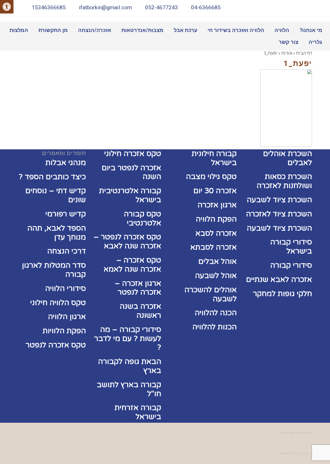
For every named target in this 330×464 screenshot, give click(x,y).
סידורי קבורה (291, 265)
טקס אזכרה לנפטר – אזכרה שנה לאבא (127, 241)
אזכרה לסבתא (213, 247)
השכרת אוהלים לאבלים (287, 158)
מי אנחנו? (311, 30)
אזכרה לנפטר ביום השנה (131, 172)
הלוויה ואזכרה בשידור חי (236, 30)
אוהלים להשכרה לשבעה (210, 294)
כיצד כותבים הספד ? (52, 176)
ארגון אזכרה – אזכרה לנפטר (138, 288)
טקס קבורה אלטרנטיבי (142, 218)
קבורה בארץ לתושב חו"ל (129, 389)
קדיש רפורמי (65, 213)
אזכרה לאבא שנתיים (279, 279)
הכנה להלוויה (216, 312)
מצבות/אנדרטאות (142, 30)
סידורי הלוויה (65, 288)
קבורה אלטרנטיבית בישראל (130, 195)
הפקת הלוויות (64, 330)
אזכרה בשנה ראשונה (140, 311)
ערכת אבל (185, 30)
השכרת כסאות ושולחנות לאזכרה (284, 181)
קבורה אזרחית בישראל (137, 412)
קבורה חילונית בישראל (214, 158)
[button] (6, 6)
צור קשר (288, 42)
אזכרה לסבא (216, 233)
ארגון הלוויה (67, 316)
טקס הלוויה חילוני (58, 302)
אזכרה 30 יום (215, 190)
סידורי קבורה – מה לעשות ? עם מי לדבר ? (127, 338)
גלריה (315, 42)
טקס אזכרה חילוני (132, 153)
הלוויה (282, 30)
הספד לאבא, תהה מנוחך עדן (56, 233)
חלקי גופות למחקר (282, 293)
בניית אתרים (288, 453)
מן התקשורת (53, 30)
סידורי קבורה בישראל (291, 247)
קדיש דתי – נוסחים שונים (55, 195)
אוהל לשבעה (216, 275)
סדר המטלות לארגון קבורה (54, 270)
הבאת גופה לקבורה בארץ (129, 366)
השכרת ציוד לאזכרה (279, 213)
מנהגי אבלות (65, 162)
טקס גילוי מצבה (211, 176)
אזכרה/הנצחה (94, 30)
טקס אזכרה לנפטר (56, 344)
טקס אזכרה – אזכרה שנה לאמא (132, 265)
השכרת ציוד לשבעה (279, 199)
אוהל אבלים (217, 261)
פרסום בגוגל (289, 433)
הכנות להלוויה (214, 326)
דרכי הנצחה (66, 251)
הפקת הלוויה (216, 219)
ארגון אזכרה (217, 204)
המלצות (19, 30)
